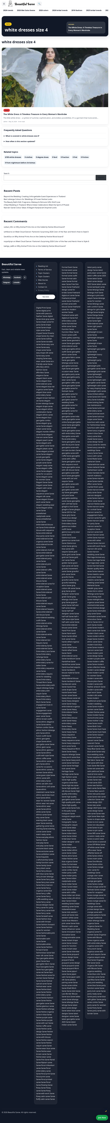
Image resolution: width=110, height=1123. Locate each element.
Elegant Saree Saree (44, 482)
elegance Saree (42, 375)
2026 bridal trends (60, 10)
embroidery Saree (43, 660)
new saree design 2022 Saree (95, 802)
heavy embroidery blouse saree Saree (69, 718)
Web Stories (43, 280)
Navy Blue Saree (93, 749)
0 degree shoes (42, 157)
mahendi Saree (98, 467)
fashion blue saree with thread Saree (43, 922)
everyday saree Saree (44, 845)
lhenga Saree (97, 315)
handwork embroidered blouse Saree (70, 678)
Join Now (102, 1117)
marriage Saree (98, 560)
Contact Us (42, 287)
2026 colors (43, 10)
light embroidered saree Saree (95, 324)
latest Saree (97, 278)
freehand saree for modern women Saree (71, 310)
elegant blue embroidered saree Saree (44, 384)
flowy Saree (41, 1088)
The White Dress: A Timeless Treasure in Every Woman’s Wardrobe (35, 114)
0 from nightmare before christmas (20, 163)
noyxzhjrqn (8, 241)
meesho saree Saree (95, 580)
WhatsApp (6, 277)
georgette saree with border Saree (71, 428)
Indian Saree (67, 887)
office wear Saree (94, 850)
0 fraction (65, 157)
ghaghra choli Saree (70, 506)
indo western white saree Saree (70, 918)
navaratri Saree (93, 743)
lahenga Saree (72, 1002)
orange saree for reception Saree (96, 892)
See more (46, 297)
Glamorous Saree (69, 537)
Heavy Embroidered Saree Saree (70, 712)
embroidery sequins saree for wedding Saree (44, 677)
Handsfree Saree (68, 661)
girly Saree (71, 515)
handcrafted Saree (69, 647)
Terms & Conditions (46, 294)
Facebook (17, 277)
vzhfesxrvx (8, 232)
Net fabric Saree (93, 760)
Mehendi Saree (93, 585)
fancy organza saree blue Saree (44, 891)
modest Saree (98, 715)
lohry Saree (92, 399)
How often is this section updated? (20, 141)
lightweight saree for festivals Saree (94, 377)
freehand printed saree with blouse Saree (70, 304)
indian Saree (72, 884)
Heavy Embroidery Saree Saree (69, 729)
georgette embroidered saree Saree (71, 346)
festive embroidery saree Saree (44, 995)
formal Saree (72, 273)
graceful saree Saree (70, 580)
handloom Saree (73, 658)
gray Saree (66, 591)
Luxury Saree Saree (95, 453)
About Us (42, 283)
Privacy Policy (43, 290)
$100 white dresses (13, 157)
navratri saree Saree (95, 746)
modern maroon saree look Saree (95, 650)
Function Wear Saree (70, 332)
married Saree (98, 566)
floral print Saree (48, 1074)
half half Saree (67, 616)
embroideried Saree (44, 648)
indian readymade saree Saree (69, 881)
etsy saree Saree (43, 817)
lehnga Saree (92, 312)
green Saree (67, 597)
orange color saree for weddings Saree (95, 870)
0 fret (75, 157)
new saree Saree (94, 813)
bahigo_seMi (9, 246)
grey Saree (66, 602)
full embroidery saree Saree (70, 321)
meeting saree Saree (95, 582)
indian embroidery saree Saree (69, 847)
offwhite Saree (93, 853)
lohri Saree (101, 397)
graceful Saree (68, 577)
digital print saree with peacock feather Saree (44, 313)
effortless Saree (42, 372)
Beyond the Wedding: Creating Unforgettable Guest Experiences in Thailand (34, 196)
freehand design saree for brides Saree (70, 290)
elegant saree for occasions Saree (44, 474)
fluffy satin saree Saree (45, 1099)
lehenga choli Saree (95, 292)
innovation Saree (74, 932)
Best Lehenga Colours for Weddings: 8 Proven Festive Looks (28, 199)
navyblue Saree (98, 757)
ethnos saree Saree (44, 814)
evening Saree (42, 829)
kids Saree (76, 991)
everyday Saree (42, 843)
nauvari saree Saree (95, 740)
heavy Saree (72, 732)
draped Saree (41, 333)
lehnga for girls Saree (96, 309)
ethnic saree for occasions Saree (44, 767)
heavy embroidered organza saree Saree (71, 707)
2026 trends (8, 10)
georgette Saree (73, 385)
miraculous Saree (94, 619)
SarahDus (8, 236)
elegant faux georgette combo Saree (43, 420)
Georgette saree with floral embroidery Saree (70, 439)
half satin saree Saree (70, 622)
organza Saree (93, 923)
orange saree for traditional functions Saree (96, 898)
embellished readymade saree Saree (43, 516)
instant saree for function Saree (69, 946)
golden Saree (67, 563)
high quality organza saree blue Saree (69, 783)
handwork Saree (73, 681)
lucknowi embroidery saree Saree (96, 411)
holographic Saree (69, 822)
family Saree (46, 865)
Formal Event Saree (69, 267)
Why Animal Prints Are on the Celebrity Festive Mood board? (40, 227)
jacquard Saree (68, 960)
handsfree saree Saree (71, 664)
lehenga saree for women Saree (96, 301)
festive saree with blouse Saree (44, 1037)
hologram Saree (68, 813)
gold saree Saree (73, 554)
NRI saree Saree (98, 833)
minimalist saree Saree (96, 616)
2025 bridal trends (94, 10)
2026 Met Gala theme (26, 10)
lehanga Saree (98, 290)
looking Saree (98, 402)
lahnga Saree (67, 1005)
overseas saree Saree (96, 977)
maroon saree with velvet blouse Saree (95, 540)
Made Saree (97, 459)
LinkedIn (16, 282)
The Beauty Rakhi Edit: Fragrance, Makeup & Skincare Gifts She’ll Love (32, 202)
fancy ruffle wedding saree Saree (44, 899)
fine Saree (45, 1059)
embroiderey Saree (44, 646)
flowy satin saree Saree (45, 1096)
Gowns (7, 110)
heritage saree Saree (70, 774)
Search (6, 173)
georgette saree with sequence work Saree (71, 464)
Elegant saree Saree (44, 485)
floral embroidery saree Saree (43, 1071)
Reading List (43, 266)
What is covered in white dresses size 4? (22, 136)
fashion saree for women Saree (44, 930)
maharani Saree (93, 461)
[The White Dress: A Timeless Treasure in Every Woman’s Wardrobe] (55, 77)
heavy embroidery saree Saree (69, 723)
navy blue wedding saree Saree (96, 754)
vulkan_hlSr (8, 227)
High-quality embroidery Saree (71, 794)
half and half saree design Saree (70, 608)
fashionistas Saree (43, 953)
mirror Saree (92, 622)
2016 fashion (76, 10)
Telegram (6, 282)
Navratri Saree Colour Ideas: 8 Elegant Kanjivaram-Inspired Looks (30, 207)
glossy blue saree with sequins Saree (69, 549)
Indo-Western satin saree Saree (71, 926)
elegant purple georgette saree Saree (44, 457)
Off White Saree (98, 844)
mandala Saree (98, 473)
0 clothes (28, 157)
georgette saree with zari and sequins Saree (71, 478)
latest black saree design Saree (69, 1008)
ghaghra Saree (68, 509)
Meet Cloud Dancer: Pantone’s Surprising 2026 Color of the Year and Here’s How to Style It (52, 232)
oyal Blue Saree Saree (96, 980)
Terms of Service (45, 269)
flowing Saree (46, 1085)
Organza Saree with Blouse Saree (96, 937)
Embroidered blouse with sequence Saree (45, 530)
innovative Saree (68, 934)
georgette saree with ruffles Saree (71, 459)
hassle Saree (67, 692)
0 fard (54, 157)
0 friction (85, 157)
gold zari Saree (68, 557)
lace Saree (71, 996)
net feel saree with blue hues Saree (95, 763)
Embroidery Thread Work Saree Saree (44, 682)
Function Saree (68, 329)
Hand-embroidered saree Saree (69, 656)
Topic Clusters (44, 273)
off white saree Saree (96, 847)
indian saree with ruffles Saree (69, 892)
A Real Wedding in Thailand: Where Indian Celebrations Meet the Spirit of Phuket (36, 205)
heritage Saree (68, 771)
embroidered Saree (44, 575)
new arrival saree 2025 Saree (94, 783)
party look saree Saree (96, 991)
